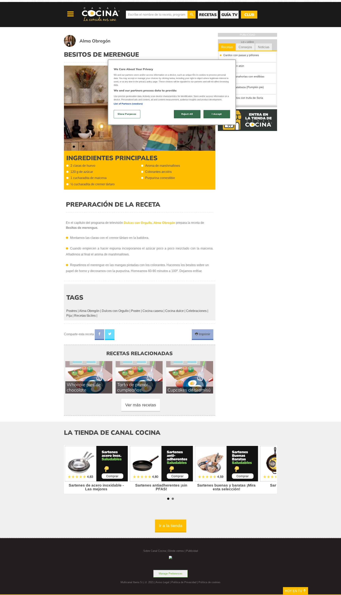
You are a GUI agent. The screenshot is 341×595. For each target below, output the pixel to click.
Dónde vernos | (177, 550)
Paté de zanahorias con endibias (243, 76)
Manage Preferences (170, 573)
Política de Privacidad (183, 582)
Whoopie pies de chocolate (84, 387)
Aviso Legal (162, 582)
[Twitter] (109, 334)
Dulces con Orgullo (115, 311)
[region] (172, 92)
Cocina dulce (174, 311)
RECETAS (208, 14)
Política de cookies (209, 582)
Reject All (187, 114)
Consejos (245, 47)
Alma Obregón (89, 311)
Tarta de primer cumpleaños (132, 387)
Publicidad (192, 550)
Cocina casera (152, 311)
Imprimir (204, 334)
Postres (71, 311)
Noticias (263, 47)
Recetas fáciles (85, 315)
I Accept (217, 114)
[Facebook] (99, 334)
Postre (135, 311)
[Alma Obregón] (92, 45)
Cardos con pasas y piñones (241, 55)
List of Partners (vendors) (128, 103)
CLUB (249, 14)
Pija (69, 315)
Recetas (227, 47)
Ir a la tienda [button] (170, 525)
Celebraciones (196, 311)
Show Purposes (127, 114)
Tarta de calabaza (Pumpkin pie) (243, 87)
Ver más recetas (140, 405)
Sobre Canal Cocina (154, 550)
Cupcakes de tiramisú (189, 390)
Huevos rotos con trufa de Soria (243, 97)
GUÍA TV (229, 14)
